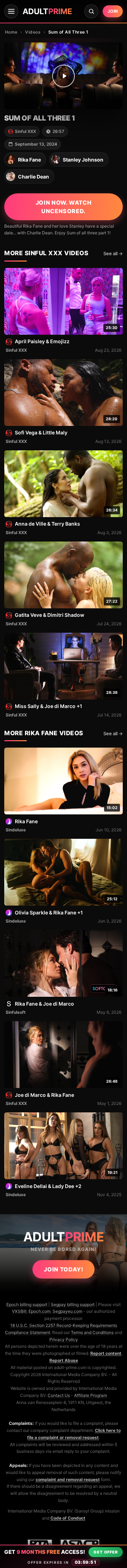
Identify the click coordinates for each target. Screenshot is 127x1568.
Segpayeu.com (67, 1311)
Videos (33, 32)
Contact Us (59, 1395)
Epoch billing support (26, 1304)
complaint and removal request (68, 1479)
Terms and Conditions (92, 1332)
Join (113, 11)
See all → (113, 253)
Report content (105, 1353)
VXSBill (19, 1311)
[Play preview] (63, 76)
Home (11, 32)
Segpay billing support (73, 1304)
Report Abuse (63, 1360)
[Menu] (11, 11)
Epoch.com (39, 1311)
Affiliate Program (90, 1395)
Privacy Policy (63, 1339)
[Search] (91, 11)
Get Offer (105, 1552)
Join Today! (63, 1269)
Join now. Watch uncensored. (64, 207)
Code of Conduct (67, 1518)
